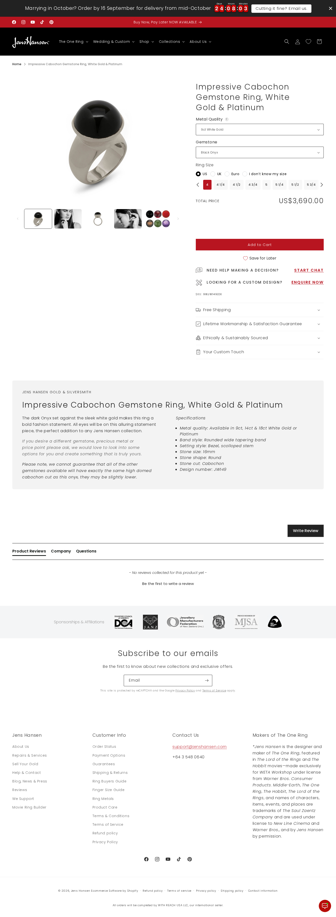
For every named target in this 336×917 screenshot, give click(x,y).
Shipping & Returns (110, 772)
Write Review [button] (305, 531)
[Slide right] (178, 218)
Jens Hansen (80, 891)
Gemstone (206, 142)
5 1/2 (295, 185)
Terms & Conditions (111, 815)
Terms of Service (214, 690)
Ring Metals (103, 798)
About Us (20, 746)
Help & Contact (26, 772)
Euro (235, 173)
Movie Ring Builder (29, 807)
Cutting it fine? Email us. (281, 8)
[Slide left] (17, 218)
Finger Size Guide (108, 789)
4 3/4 (253, 185)
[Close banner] (331, 8)
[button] (73, 41)
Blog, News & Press (29, 781)
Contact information (263, 891)
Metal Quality (212, 119)
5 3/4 (311, 185)
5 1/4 (279, 185)
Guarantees (103, 764)
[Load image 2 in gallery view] (68, 219)
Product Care (105, 807)
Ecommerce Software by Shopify (114, 891)
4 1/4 (220, 185)
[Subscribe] (206, 680)
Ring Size (205, 165)
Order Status (104, 746)
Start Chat (309, 270)
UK (219, 173)
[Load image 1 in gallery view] (38, 219)
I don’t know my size (268, 173)
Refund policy (105, 833)
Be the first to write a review (168, 583)
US (205, 173)
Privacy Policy (185, 690)
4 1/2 (237, 185)
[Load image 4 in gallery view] (128, 219)
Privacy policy (206, 891)
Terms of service (179, 891)
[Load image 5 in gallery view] (158, 219)
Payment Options (108, 755)
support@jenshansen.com (199, 746)
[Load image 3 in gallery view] (98, 219)
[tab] (29, 552)
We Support (23, 798)
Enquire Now (307, 282)
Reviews (19, 789)
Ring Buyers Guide (109, 781)
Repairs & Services (29, 755)
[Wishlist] (308, 41)
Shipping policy (232, 891)
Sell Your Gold (25, 764)
